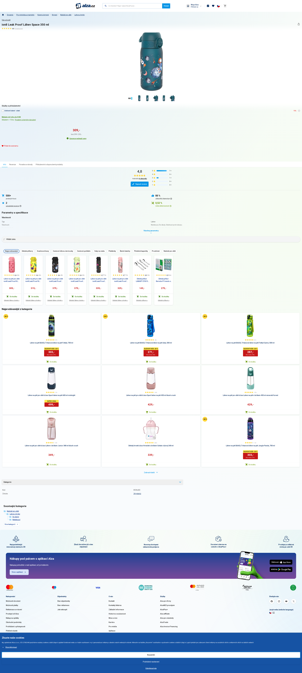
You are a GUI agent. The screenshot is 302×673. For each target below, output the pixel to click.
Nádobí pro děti (65, 15)
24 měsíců (137, 494)
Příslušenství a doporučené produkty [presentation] (49, 164)
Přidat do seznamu (11, 146)
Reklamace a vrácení (14, 609)
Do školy (16, 517)
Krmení (54, 15)
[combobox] (132, 5)
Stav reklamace (63, 605)
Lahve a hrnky (79, 15)
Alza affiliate (165, 614)
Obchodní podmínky (13, 622)
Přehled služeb (11, 631)
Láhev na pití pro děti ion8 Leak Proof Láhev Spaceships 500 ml (98, 280)
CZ (274, 613)
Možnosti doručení (13, 601)
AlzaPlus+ (164, 609)
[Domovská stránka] (3, 15)
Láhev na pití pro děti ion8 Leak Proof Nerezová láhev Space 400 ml (55, 280)
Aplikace (112, 631)
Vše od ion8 (6, 20)
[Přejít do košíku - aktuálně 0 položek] (225, 5)
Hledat (166, 6)
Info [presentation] (4, 164)
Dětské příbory (142, 300)
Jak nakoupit (62, 609)
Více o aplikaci (17, 572)
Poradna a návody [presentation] (26, 164)
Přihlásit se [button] (194, 7)
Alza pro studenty (167, 618)
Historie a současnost (117, 614)
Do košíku (53, 362)
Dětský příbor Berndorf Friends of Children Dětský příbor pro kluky (163, 280)
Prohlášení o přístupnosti (15, 626)
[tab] (5, 164)
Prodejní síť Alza (12, 614)
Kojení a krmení (43, 15)
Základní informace (116, 609)
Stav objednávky (63, 601)
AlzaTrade (164, 622)
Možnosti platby (12, 605)
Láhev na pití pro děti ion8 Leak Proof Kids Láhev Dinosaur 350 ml (33, 280)
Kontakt (111, 601)
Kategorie (7, 482)
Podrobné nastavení (151, 662)
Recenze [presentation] (12, 164)
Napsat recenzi (141, 184)
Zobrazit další (149, 472)
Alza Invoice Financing (169, 626)
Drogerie (10, 15)
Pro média (113, 626)
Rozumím (151, 655)
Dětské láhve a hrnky (11, 300)
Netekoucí (16, 520)
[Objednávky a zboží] (208, 5)
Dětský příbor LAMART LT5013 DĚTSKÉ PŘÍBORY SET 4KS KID (142, 280)
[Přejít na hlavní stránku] (85, 6)
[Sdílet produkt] (298, 24)
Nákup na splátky (12, 618)
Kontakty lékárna (115, 605)
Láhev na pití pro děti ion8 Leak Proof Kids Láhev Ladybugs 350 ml (12, 280)
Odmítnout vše (151, 668)
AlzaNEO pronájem (167, 605)
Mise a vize (113, 618)
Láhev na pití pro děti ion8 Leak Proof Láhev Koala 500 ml (120, 280)
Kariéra (111, 622)
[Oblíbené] (213, 5)
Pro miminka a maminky (25, 15)
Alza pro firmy (165, 601)
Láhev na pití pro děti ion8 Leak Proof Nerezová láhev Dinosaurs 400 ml (77, 280)
